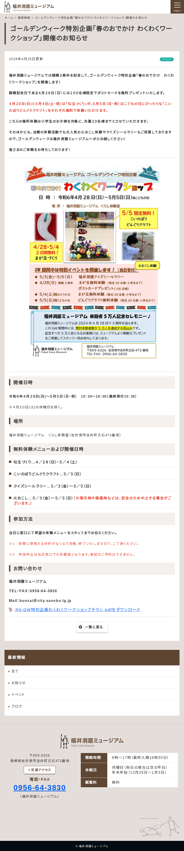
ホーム (8, 17)
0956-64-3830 (39, 787)
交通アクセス (41, 770)
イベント (18, 694)
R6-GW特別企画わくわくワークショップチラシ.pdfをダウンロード (77, 610)
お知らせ (18, 683)
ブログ (16, 706)
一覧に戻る (94, 627)
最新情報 (24, 17)
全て (15, 671)
